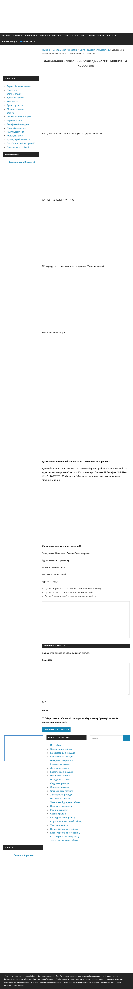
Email (45, 710)
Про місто (12, 90)
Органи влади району (61, 749)
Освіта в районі (58, 813)
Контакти (111, 36)
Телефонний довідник (18, 124)
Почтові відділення (16, 128)
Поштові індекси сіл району (64, 829)
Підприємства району (61, 806)
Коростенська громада (61, 771)
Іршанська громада (59, 764)
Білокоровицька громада (62, 752)
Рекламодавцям (9, 42)
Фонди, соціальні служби (19, 116)
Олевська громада (59, 787)
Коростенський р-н (49, 36)
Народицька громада (60, 779)
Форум (101, 36)
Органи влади (14, 93)
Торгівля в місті (14, 120)
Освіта (10, 112)
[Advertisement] (82, 22)
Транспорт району (59, 825)
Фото (83, 36)
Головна (6, 36)
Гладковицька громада (61, 756)
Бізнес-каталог (71, 36)
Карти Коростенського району (65, 832)
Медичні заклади (15, 109)
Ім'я (44, 701)
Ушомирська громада (61, 794)
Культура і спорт (15, 135)
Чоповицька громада (60, 798)
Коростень (30, 36)
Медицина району (59, 810)
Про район (55, 745)
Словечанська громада (61, 790)
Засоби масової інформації (21, 143)
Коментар (47, 659)
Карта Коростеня (15, 131)
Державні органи (15, 97)
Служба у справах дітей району (66, 821)
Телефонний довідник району (65, 802)
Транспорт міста (15, 105)
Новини (16, 36)
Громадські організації (18, 147)
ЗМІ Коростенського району (64, 840)
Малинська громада (60, 775)
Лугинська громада (59, 768)
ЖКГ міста (12, 101)
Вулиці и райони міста (18, 139)
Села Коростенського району (64, 836)
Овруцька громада (59, 783)
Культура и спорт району (62, 817)
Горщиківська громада (61, 760)
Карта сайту (19, 985)
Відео (92, 36)
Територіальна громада (19, 86)
